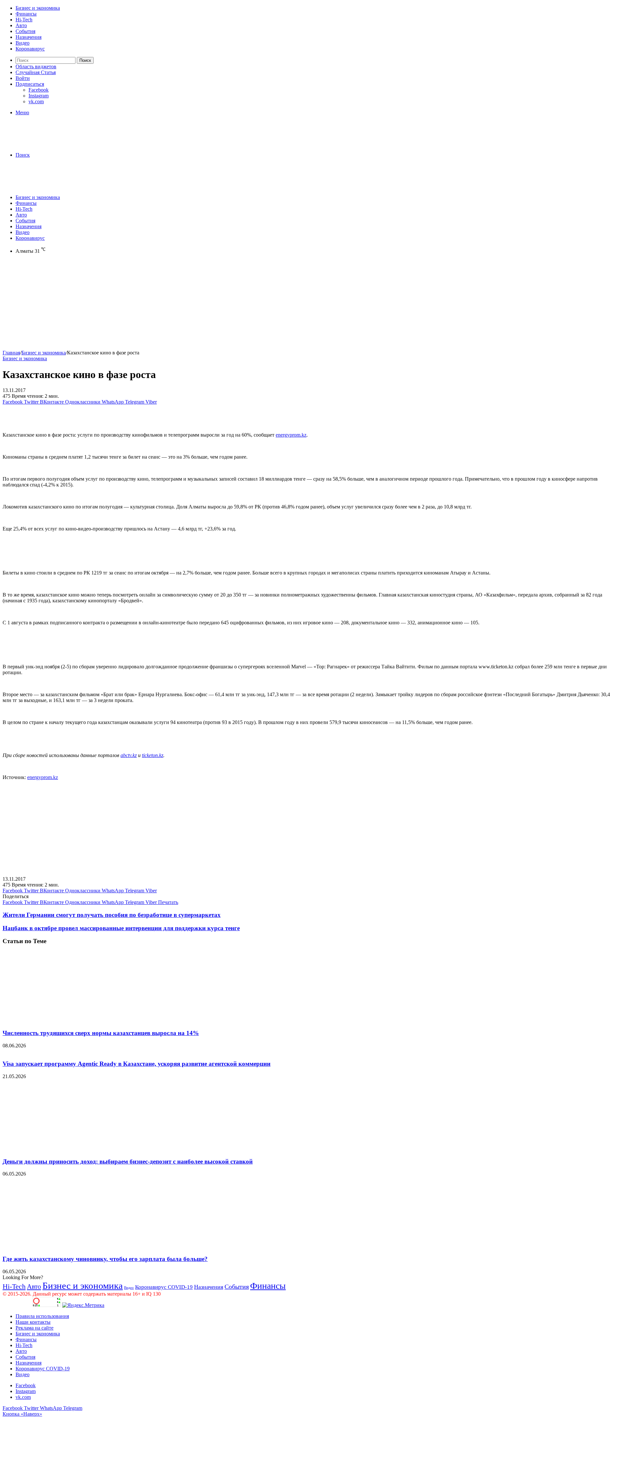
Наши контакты (33, 1322)
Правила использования (42, 1316)
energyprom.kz (291, 435)
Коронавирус (30, 48)
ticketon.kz (152, 755)
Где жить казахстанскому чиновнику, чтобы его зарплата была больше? (105, 1258)
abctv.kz (129, 755)
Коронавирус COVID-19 (164, 1287)
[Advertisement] (197, 304)
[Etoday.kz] (51, 144)
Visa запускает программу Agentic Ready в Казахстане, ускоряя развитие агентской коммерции (137, 1063)
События (25, 31)
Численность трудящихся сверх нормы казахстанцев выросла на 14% (101, 1033)
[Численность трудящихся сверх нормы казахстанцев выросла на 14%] (66, 1020)
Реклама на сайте (34, 1328)
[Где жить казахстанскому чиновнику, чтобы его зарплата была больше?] (66, 1246)
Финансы (26, 14)
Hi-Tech (24, 19)
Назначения (28, 37)
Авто (21, 25)
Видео (22, 43)
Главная (11, 352)
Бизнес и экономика (38, 8)
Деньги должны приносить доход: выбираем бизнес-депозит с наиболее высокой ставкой (128, 1161)
